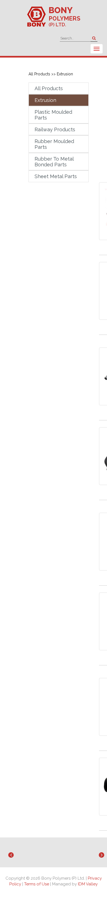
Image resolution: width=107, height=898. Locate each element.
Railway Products (55, 129)
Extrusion (65, 74)
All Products (39, 74)
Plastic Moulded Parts (53, 115)
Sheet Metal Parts (56, 176)
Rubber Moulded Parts (54, 144)
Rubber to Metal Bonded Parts (54, 161)
